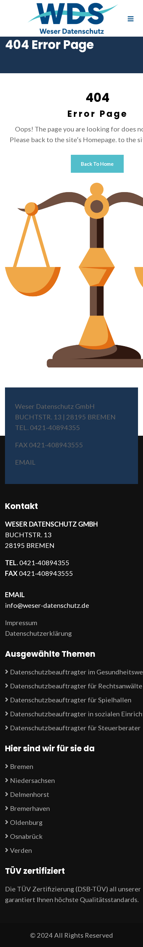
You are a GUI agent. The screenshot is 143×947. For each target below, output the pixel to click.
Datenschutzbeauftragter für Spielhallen (70, 700)
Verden (21, 850)
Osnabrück (26, 836)
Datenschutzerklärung (38, 633)
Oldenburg (26, 822)
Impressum (21, 622)
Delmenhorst (29, 794)
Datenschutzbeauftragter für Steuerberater (75, 728)
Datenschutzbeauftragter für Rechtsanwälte (76, 686)
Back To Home (97, 164)
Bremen (21, 766)
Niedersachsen (32, 780)
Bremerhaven (30, 808)
